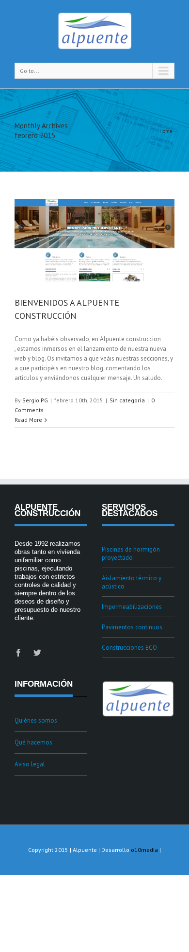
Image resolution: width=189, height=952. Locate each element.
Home (165, 131)
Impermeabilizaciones (132, 607)
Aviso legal (30, 764)
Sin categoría (127, 400)
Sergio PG (35, 400)
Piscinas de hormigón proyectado (131, 553)
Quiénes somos (36, 720)
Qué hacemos (33, 742)
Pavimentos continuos (132, 627)
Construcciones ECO (129, 647)
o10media (144, 849)
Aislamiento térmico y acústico (131, 582)
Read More (28, 419)
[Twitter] (37, 653)
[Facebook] (18, 653)
